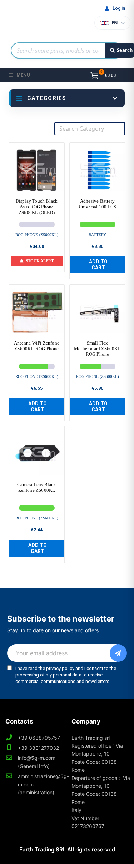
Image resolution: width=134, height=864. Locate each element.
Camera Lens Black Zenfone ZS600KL (36, 487)
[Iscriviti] (118, 653)
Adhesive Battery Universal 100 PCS (97, 203)
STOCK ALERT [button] (40, 261)
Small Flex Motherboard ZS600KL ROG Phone (97, 348)
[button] (97, 264)
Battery (97, 234)
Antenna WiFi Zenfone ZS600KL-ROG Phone (36, 345)
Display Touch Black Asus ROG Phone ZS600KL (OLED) (37, 206)
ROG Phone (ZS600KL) (36, 234)
